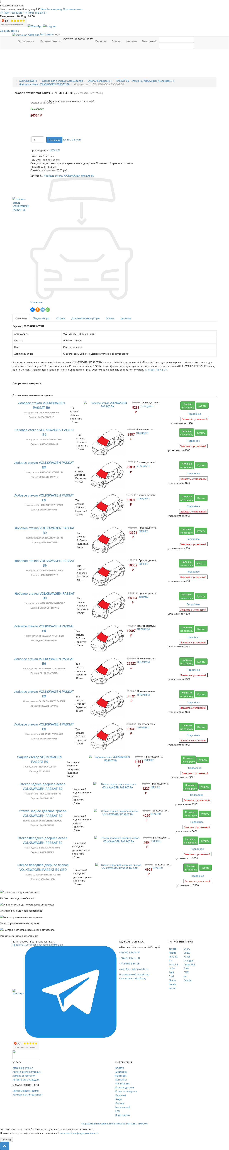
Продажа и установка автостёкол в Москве (38, 944)
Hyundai (173, 964)
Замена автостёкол (24, 1075)
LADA (172, 968)
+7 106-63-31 (35, 12)
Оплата (110, 318)
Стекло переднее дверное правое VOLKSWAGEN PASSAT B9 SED (43, 867)
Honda (172, 984)
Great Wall (190, 964)
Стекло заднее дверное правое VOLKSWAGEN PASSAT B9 (42, 813)
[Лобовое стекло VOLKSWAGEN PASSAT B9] (21, 204)
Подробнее (194, 413)
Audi (171, 972)
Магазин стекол (49, 41)
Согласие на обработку (132, 978)
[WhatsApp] (47, 309)
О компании (25, 41)
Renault (173, 956)
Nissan (172, 987)
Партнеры (121, 1075)
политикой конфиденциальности (79, 1133)
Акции (119, 1099)
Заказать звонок (9, 30)
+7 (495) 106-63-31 (129, 957)
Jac (185, 976)
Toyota (172, 948)
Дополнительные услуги (85, 318)
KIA (170, 960)
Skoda (172, 980)
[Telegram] (42, 309)
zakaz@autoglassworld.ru (133, 968)
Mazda (172, 952)
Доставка (126, 318)
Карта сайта (122, 1114)
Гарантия (100, 41)
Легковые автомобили (26, 1090)
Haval (187, 956)
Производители (124, 1087)
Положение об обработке (134, 974)
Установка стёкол (23, 1067)
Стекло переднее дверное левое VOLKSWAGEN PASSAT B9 (42, 840)
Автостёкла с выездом (26, 1079)
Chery (187, 948)
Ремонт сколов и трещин (27, 1071)
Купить (202, 405)
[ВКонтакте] (32, 309)
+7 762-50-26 (11, 12)
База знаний (149, 41)
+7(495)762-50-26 (129, 963)
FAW (186, 972)
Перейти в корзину (51, 9)
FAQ (117, 1110)
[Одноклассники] (37, 309)
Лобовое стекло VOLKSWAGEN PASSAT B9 (41, 405)
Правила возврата (126, 1091)
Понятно (6, 1139)
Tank (186, 968)
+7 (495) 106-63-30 (156, 369)
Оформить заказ (72, 9)
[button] (4, 1146)
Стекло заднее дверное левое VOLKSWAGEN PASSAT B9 (42, 786)
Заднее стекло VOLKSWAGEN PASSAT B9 (39, 759)
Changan (189, 960)
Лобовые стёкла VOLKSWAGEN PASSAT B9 (69, 175)
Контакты (131, 41)
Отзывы (116, 41)
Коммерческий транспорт (28, 1094)
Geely (187, 952)
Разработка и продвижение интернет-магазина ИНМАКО (114, 1123)
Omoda (187, 980)
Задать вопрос (41, 318)
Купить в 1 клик (72, 139)
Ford (171, 976)
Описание (21, 318)
